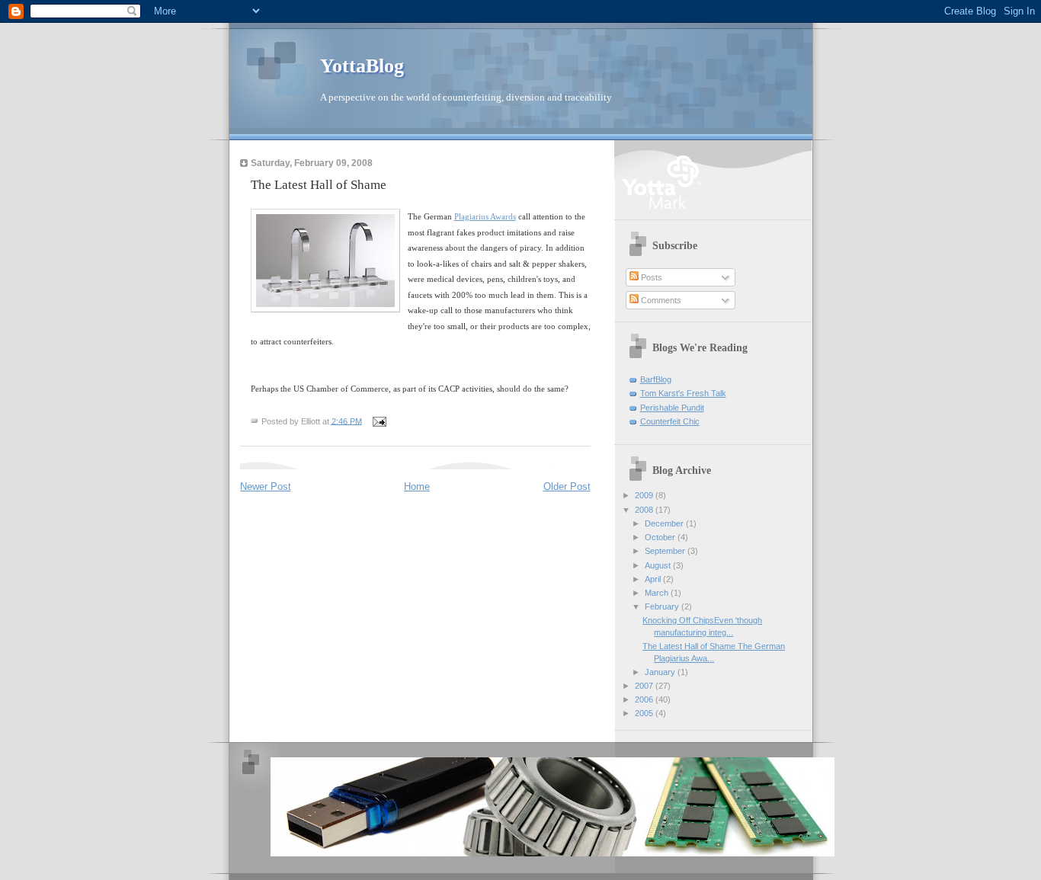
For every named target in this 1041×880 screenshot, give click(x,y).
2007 (645, 685)
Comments (660, 300)
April (654, 579)
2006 (645, 699)
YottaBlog (362, 66)
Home (417, 486)
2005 (645, 713)
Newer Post (265, 486)
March (658, 592)
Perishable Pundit (672, 407)
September (666, 550)
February (663, 606)
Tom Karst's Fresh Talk (683, 393)
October (661, 537)
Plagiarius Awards (485, 216)
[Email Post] (379, 420)
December (665, 523)
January (661, 672)
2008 (645, 509)
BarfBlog (655, 379)
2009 (645, 495)
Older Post (567, 486)
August (659, 565)
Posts (650, 277)
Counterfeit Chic (670, 421)
